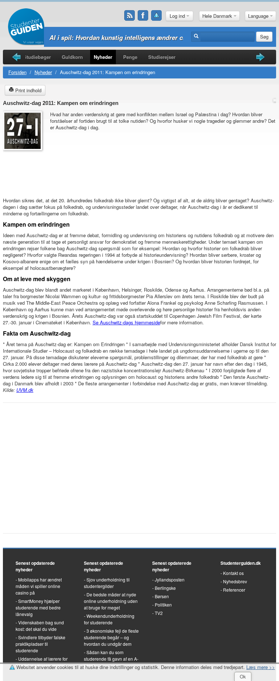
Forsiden (17, 72)
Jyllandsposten (170, 579)
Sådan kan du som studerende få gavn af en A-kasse (111, 658)
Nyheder (103, 56)
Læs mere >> (260, 667)
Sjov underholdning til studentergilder (107, 582)
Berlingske (165, 588)
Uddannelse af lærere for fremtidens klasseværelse (42, 662)
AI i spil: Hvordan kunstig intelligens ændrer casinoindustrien (138, 37)
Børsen (162, 596)
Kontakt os (233, 573)
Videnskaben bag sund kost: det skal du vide (40, 625)
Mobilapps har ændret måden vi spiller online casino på (39, 586)
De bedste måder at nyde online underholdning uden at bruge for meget (111, 601)
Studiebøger (37, 56)
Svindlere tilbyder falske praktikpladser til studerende (40, 643)
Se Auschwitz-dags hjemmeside (126, 322)
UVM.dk (24, 389)
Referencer (234, 590)
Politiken (163, 604)
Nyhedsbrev (235, 581)
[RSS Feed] (129, 15)
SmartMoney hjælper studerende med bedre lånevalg (38, 607)
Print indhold (27, 90)
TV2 (159, 613)
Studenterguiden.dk (241, 563)
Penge (130, 56)
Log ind (178, 15)
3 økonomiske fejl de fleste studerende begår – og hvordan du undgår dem (111, 637)
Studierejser (161, 56)
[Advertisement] (24, 170)
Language (259, 15)
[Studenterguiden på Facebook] (143, 15)
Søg (264, 36)
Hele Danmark (218, 15)
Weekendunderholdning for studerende (109, 619)
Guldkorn (72, 56)
